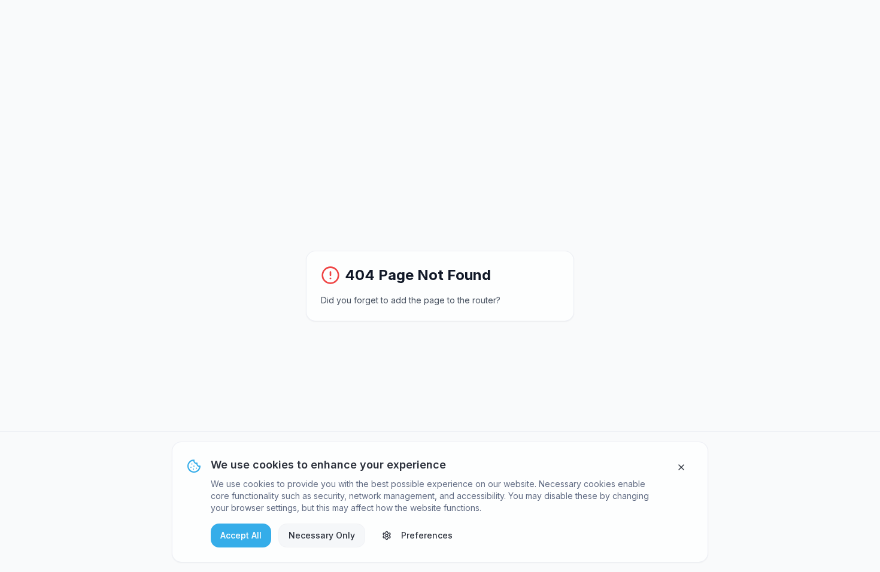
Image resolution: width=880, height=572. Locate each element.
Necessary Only (322, 535)
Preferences (427, 535)
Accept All (241, 535)
